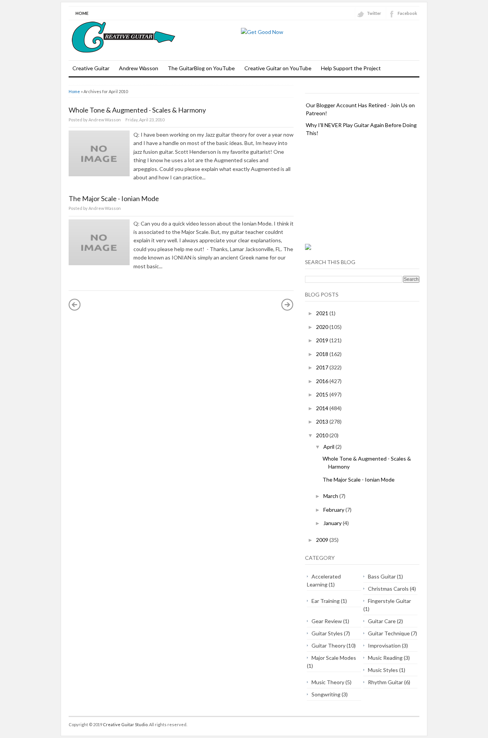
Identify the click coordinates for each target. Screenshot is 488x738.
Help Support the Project (351, 68)
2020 (322, 327)
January (333, 523)
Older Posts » (287, 304)
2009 (322, 540)
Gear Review (326, 621)
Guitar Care (382, 621)
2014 (322, 408)
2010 (322, 435)
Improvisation (384, 645)
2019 (322, 340)
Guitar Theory (328, 645)
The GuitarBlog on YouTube (201, 68)
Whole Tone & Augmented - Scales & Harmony (137, 110)
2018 (322, 354)
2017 (322, 367)
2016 (322, 381)
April (329, 446)
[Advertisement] (362, 190)
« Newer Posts (75, 304)
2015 (322, 394)
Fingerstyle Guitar (389, 601)
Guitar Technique (389, 633)
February (334, 509)
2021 (322, 313)
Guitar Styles (327, 633)
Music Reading (385, 657)
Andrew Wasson (138, 68)
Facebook (407, 13)
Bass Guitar (382, 576)
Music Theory (327, 682)
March (331, 496)
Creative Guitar (90, 68)
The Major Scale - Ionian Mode (114, 198)
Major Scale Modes (333, 657)
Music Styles (383, 670)
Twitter (374, 13)
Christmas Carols (388, 588)
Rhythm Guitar (385, 682)
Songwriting (325, 694)
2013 (322, 421)
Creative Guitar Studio (125, 724)
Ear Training (325, 601)
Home (81, 13)
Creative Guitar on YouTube (277, 68)
